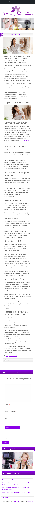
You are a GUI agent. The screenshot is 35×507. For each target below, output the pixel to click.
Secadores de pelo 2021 (14, 34)
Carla (7, 360)
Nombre (7, 404)
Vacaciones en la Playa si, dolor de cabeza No (14, 480)
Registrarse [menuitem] (9, 2)
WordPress (17, 501)
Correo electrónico (10, 411)
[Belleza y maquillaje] (17, 10)
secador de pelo (13, 356)
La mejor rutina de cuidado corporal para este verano (16, 492)
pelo (7, 356)
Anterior (7, 366)
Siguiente (28, 366)
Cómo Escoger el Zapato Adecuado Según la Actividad (17, 477)
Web (6, 418)
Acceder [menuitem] (3, 2)
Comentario (8, 383)
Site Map (5, 497)
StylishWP (30, 501)
